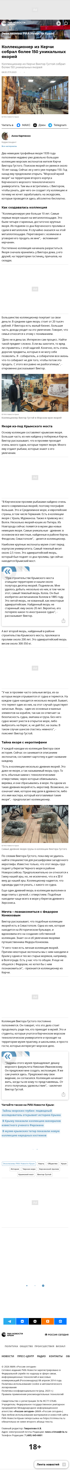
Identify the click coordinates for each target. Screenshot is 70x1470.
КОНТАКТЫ (56, 1357)
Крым (64, 1163)
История (15, 1169)
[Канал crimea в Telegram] (9, 1321)
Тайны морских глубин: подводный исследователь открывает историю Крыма (31, 1113)
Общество (52, 1163)
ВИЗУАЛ (60, 1346)
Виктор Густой (44, 1174)
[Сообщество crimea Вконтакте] (22, 1321)
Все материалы (9, 146)
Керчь (41, 1163)
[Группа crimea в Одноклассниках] (48, 1321)
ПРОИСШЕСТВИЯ (44, 1346)
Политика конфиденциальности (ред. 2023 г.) (27, 1391)
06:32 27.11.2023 (9, 72)
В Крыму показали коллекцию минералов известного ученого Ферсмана (31, 1123)
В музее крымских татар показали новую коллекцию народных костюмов (31, 1133)
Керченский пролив (49, 1169)
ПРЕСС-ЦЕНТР (25, 1357)
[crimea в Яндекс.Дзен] (35, 1321)
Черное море (29, 1169)
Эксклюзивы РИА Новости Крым (19, 1163)
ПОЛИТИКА (11, 1346)
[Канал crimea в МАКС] (60, 1321)
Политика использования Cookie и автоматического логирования (32, 1386)
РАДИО (41, 1357)
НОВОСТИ (8, 1357)
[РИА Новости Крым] (13, 23)
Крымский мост (26, 1174)
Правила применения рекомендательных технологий (32, 1394)
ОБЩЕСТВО (26, 1346)
